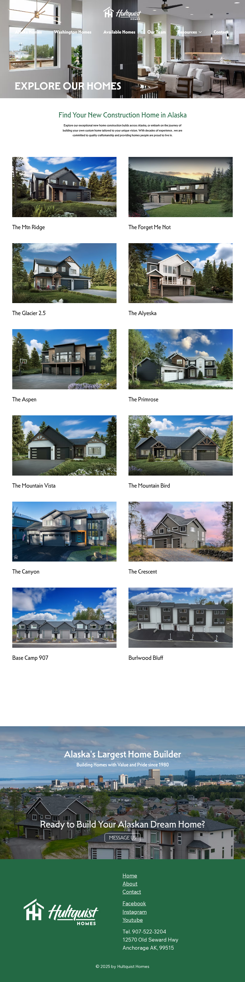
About (129, 883)
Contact (131, 892)
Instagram (134, 912)
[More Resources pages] (200, 32)
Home (129, 875)
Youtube (132, 920)
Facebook (134, 903)
